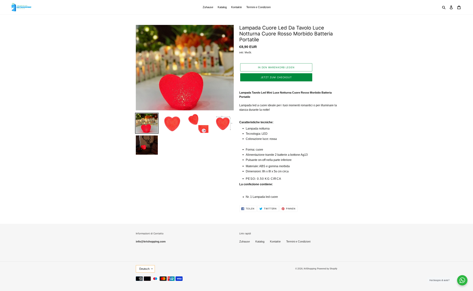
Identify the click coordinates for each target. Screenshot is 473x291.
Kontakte (275, 241)
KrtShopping (310, 268)
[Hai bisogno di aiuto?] (462, 280)
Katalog (259, 241)
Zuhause (244, 241)
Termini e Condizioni (298, 241)
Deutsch (144, 268)
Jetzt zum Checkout (276, 77)
